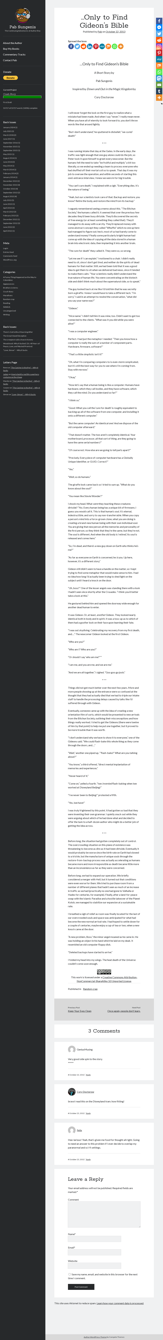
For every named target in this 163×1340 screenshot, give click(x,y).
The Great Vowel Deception (14, 336)
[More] (121, 46)
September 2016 (10, 143)
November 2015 (10, 146)
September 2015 (10, 150)
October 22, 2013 (115, 31)
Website (72, 1260)
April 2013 (7, 208)
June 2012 (7, 227)
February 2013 (9, 215)
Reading (6, 303)
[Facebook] (71, 46)
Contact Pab (10, 60)
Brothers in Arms (10, 288)
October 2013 (9, 189)
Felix (79, 1130)
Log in (5, 248)
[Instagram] (159, 46)
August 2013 (8, 196)
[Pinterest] (96, 46)
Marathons (8, 295)
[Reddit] (83, 46)
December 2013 (10, 181)
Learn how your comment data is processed (120, 1303)
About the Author (12, 42)
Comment (73, 1199)
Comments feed (10, 256)
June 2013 (7, 204)
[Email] (159, 85)
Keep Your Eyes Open (79, 1010)
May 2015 (7, 154)
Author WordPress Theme (95, 1337)
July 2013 (7, 200)
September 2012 (10, 223)
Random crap (8, 299)
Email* (71, 1247)
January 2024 (9, 127)
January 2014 (9, 177)
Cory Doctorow (85, 1091)
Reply (88, 1075)
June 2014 (7, 162)
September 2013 (10, 192)
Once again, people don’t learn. (123, 1010)
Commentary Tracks (14, 54)
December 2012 (10, 219)
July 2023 (7, 131)
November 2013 (10, 185)
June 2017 (7, 139)
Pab (100, 31)
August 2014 (8, 158)
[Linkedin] (89, 46)
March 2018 (8, 135)
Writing (6, 314)
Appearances (8, 284)
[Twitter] (77, 46)
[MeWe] (102, 46)
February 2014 (9, 173)
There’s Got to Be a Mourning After (18, 332)
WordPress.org (9, 260)
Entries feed (8, 252)
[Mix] (108, 46)
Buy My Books (11, 48)
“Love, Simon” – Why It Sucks (15, 350)
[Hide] (161, 104)
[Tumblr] (159, 91)
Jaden (5, 374)
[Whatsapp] (114, 46)
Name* (72, 1234)
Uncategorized (9, 311)
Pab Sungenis (23, 27)
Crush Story (8, 291)
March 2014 (8, 169)
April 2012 (7, 231)
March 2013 (8, 212)
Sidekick (6, 307)
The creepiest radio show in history (18, 339)
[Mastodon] (159, 78)
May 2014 (7, 166)
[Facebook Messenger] (159, 27)
